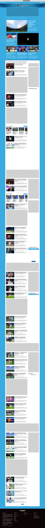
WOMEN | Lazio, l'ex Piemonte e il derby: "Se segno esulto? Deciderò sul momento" (21, 440)
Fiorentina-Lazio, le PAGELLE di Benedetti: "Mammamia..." (8, 200)
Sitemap (35, 514)
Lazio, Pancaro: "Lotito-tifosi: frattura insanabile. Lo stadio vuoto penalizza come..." (21, 331)
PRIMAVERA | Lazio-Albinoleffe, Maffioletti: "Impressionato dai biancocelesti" (20, 367)
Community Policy (36, 515)
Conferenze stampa (16, 515)
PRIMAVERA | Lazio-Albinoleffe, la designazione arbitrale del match (20, 337)
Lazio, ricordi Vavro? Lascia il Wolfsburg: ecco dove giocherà (20, 71)
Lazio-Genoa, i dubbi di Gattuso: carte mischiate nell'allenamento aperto (21, 272)
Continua (22, 504)
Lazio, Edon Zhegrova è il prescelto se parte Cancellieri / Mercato (21, 293)
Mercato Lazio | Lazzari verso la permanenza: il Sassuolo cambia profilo (20, 287)
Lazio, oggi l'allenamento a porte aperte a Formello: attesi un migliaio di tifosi (21, 433)
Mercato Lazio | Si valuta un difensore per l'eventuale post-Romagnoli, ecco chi (21, 187)
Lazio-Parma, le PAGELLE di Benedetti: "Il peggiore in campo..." (15, 201)
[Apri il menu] (2, 2)
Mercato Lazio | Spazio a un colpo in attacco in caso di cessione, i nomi (21, 404)
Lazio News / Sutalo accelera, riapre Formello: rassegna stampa (20, 477)
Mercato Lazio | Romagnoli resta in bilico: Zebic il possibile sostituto (20, 454)
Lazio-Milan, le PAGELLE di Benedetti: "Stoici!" (27, 200)
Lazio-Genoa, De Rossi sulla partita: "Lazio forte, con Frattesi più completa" (20, 242)
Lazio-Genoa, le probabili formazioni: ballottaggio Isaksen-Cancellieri (21, 324)
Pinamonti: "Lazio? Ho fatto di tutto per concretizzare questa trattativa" (21, 498)
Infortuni (15, 516)
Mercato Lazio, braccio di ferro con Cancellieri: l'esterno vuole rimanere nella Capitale (21, 144)
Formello (15, 517)
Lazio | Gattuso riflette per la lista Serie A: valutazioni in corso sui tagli (21, 102)
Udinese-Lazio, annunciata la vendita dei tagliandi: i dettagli (21, 137)
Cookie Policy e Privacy (36, 516)
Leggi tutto (25, 126)
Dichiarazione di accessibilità (37, 517)
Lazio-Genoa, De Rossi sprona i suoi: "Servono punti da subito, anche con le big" (21, 249)
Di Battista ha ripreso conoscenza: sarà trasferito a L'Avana (20, 64)
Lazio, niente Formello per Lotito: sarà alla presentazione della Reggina (21, 418)
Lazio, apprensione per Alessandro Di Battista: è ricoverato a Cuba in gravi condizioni (21, 180)
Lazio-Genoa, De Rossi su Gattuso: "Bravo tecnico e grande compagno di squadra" (21, 235)
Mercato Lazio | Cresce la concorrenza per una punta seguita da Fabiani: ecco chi (15, 134)
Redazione (25, 514)
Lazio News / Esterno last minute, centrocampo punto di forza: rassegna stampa (21, 280)
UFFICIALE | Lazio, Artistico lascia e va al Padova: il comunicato (21, 484)
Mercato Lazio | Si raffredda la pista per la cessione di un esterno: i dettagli (21, 133)
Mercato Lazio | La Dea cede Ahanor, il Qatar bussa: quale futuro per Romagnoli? (21, 205)
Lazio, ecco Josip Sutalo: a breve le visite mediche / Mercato (8, 133)
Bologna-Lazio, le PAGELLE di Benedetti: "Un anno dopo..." (21, 200)
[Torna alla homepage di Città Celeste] (22, 5)
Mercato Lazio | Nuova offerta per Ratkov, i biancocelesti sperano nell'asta (20, 374)
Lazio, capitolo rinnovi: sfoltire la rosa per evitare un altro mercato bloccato (21, 360)
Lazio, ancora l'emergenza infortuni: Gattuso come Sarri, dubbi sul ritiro (21, 95)
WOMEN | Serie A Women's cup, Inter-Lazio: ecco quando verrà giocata (21, 317)
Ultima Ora (15, 514)
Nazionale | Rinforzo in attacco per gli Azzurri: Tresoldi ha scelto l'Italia (21, 397)
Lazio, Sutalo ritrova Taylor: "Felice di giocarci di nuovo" (21, 491)
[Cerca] (42, 2)
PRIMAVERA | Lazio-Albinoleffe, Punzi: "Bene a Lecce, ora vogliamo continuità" (21, 353)
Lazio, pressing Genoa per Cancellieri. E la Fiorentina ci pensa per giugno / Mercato (21, 447)
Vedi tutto (33, 261)
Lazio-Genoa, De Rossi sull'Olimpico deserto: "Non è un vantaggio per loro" (20, 228)
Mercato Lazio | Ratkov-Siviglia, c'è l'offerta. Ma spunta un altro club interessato (20, 411)
